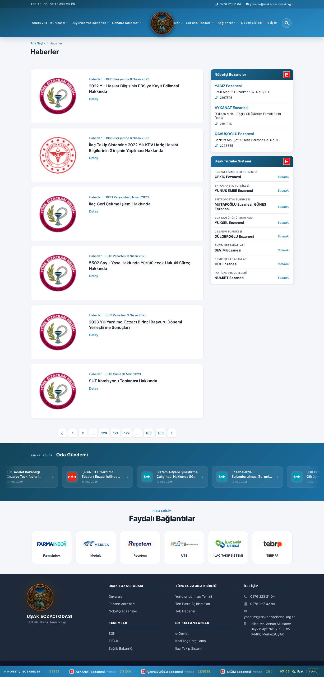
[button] (59, 23)
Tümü (313, 671)
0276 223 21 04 (230, 4)
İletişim (271, 22)
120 (104, 433)
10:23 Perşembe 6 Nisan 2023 (127, 138)
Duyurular (116, 596)
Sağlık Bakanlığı (121, 648)
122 (127, 433)
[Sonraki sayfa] (171, 433)
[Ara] (287, 23)
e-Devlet (182, 633)
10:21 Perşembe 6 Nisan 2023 (127, 197)
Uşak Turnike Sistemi (233, 161)
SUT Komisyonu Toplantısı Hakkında (123, 381)
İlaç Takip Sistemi (188, 648)
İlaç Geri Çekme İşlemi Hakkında (120, 204)
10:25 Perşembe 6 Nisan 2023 (127, 79)
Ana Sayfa (38, 43)
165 (149, 433)
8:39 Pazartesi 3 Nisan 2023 (126, 315)
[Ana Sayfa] (162, 23)
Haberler (95, 79)
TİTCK (113, 641)
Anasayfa (39, 22)
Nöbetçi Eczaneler (230, 74)
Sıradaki (283, 177)
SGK (112, 633)
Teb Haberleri (185, 611)
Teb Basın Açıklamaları (192, 604)
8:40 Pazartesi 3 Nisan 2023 (126, 256)
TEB (34, 4)
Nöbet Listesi (251, 22)
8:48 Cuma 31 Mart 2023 (123, 374)
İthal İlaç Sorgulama (190, 641)
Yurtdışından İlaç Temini (193, 596)
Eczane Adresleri (121, 604)
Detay (93, 99)
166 (161, 433)
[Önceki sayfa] (62, 433)
